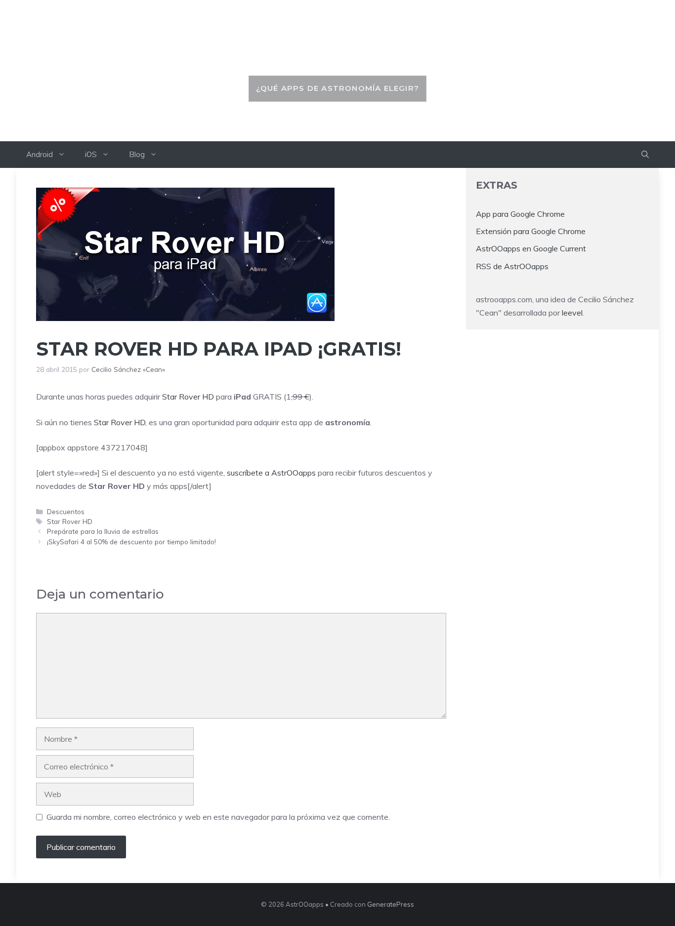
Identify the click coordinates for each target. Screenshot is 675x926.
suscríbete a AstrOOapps (271, 473)
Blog (137, 154)
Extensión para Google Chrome (531, 231)
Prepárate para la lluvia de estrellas (103, 531)
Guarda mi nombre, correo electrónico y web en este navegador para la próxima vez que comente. (218, 817)
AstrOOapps (337, 53)
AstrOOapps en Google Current (531, 248)
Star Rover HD (188, 397)
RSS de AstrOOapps (512, 266)
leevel (572, 313)
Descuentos (65, 511)
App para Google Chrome (520, 214)
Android (39, 154)
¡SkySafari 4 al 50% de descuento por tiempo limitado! (131, 541)
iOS (91, 154)
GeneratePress (390, 904)
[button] (645, 154)
